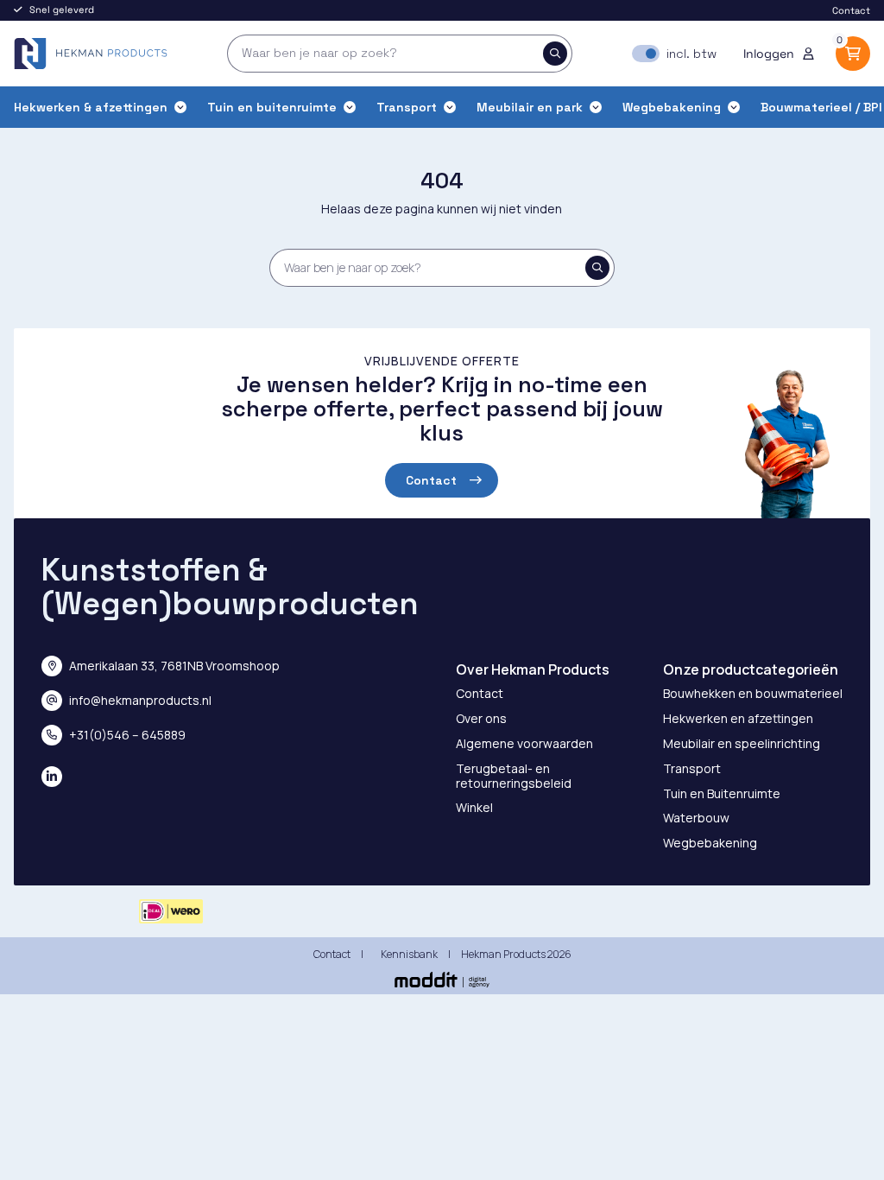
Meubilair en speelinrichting (741, 743)
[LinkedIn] (51, 776)
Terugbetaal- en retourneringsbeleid (513, 775)
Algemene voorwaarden (524, 743)
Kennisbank (409, 954)
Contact (851, 10)
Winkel (474, 807)
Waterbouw (696, 817)
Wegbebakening (710, 842)
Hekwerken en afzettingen (738, 718)
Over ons (481, 718)
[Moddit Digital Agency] (442, 979)
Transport (692, 768)
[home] (90, 53)
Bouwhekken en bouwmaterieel (753, 693)
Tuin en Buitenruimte (721, 793)
